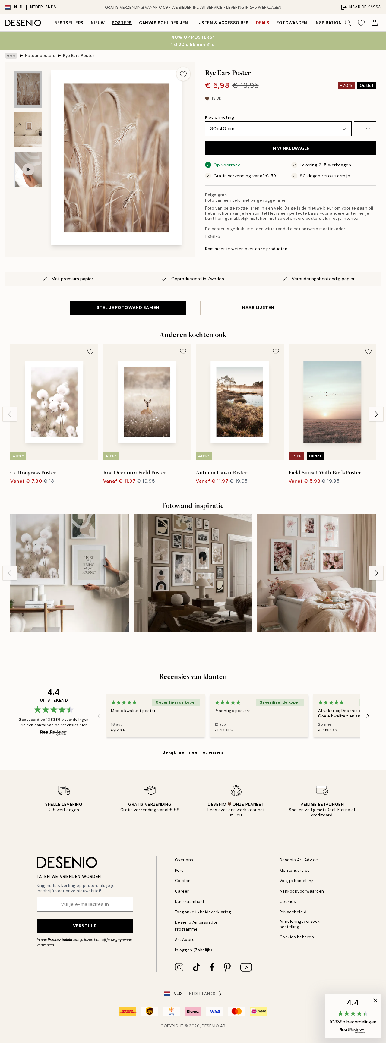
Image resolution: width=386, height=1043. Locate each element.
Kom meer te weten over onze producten (246, 248)
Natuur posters (40, 55)
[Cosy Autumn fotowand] (193, 573)
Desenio (210, 1026)
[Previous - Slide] (9, 414)
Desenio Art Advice (299, 859)
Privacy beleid (60, 939)
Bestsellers (69, 22)
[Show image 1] (28, 89)
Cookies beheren (297, 937)
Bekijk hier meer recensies (193, 752)
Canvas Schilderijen (163, 22)
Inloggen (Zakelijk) (193, 950)
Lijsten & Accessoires (222, 22)
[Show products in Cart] (374, 23)
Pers (179, 870)
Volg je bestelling (297, 880)
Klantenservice (295, 870)
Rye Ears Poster (79, 55)
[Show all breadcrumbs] (11, 56)
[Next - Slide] (376, 414)
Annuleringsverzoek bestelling (300, 924)
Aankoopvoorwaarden (302, 891)
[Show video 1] (28, 169)
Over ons (184, 859)
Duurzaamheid (189, 901)
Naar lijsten (258, 307)
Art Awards (186, 939)
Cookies (288, 901)
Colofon (183, 880)
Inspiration (328, 22)
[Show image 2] (28, 129)
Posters (122, 22)
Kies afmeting (219, 117)
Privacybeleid (293, 912)
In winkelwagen (290, 148)
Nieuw (98, 22)
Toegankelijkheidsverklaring (203, 912)
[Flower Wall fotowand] (316, 573)
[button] (365, 128)
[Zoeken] (348, 22)
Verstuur (85, 925)
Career (182, 891)
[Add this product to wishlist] (183, 74)
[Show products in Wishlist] (361, 23)
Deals (263, 22)
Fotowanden (292, 22)
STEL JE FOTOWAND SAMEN (127, 307)
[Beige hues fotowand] (69, 573)
